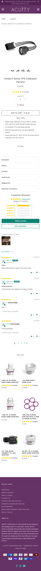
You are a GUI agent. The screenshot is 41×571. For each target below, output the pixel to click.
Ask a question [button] (20, 226)
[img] (6, 257)
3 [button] (21, 343)
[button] (17, 92)
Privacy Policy (7, 512)
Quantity (20, 96)
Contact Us (6, 498)
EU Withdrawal (7, 506)
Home (3, 19)
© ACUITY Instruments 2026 (12, 545)
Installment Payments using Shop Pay (15, 509)
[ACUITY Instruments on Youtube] (24, 566)
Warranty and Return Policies (13, 503)
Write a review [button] (20, 221)
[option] (20, 48)
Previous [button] (5, 48)
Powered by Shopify (30, 545)
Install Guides (7, 495)
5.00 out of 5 (26, 199)
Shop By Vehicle (7, 492)
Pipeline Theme (20, 548)
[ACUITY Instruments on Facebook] (17, 566)
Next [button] (35, 48)
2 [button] (18, 343)
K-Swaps (13, 19)
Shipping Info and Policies (11, 501)
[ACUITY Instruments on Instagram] (20, 566)
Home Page (5, 489)
